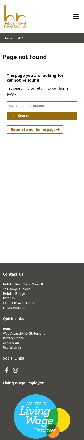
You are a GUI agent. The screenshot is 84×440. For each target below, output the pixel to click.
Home (7, 329)
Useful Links (12, 347)
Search (23, 115)
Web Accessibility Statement (24, 333)
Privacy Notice (13, 338)
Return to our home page (33, 129)
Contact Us (11, 343)
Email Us (19, 308)
